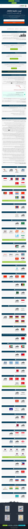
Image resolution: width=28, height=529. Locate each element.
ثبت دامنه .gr (11, 364)
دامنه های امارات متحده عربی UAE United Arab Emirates (19, 343)
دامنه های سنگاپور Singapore (22, 430)
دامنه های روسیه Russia (23, 476)
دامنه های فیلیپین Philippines (22, 460)
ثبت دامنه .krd (17, 216)
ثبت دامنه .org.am (17, 318)
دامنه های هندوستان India (23, 484)
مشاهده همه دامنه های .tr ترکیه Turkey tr (14, 386)
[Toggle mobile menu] (1, 5)
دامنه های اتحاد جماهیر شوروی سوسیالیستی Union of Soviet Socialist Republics (16, 334)
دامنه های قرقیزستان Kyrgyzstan (22, 468)
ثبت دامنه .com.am (17, 322)
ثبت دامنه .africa (5, 171)
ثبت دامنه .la (17, 269)
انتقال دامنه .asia (14, 68)
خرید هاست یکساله (5, 45)
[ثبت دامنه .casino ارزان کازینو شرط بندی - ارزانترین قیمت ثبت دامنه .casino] (5, 230)
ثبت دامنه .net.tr (23, 380)
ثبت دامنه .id (5, 180)
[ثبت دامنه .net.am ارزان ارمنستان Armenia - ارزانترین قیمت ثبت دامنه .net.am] (11, 316)
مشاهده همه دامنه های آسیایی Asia (14, 186)
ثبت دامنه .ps (17, 247)
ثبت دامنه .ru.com (23, 481)
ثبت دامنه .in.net (17, 489)
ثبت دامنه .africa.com (17, 172)
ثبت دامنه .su (22, 339)
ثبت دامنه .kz (17, 497)
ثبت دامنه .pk (17, 294)
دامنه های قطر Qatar (23, 422)
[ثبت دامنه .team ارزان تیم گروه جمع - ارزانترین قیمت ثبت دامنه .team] (11, 253)
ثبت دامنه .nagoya (23, 394)
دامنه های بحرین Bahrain (23, 367)
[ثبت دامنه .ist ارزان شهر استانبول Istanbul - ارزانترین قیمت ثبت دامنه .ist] (11, 408)
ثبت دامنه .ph (22, 180)
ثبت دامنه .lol (17, 232)
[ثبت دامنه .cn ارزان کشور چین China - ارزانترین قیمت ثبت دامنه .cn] (23, 275)
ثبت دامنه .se (17, 198)
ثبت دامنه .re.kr (17, 455)
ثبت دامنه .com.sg (23, 184)
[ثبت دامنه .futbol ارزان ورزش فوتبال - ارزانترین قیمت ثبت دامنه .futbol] (17, 382)
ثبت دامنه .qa (11, 180)
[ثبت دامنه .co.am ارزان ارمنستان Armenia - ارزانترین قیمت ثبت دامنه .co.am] (23, 320)
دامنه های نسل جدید (23, 228)
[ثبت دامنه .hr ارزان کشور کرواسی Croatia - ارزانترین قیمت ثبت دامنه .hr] (17, 192)
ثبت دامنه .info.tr (23, 384)
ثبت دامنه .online (17, 255)
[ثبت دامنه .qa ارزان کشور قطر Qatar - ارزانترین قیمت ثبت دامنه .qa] (11, 178)
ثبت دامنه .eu (22, 171)
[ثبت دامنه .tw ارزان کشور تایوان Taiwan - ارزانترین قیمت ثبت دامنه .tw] (23, 353)
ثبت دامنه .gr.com (17, 364)
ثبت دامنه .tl (5, 194)
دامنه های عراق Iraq (23, 212)
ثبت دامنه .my (23, 418)
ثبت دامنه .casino (5, 232)
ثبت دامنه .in (11, 489)
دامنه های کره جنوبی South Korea (22, 446)
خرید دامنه (16, 107)
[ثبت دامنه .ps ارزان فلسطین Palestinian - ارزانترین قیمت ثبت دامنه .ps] (17, 245)
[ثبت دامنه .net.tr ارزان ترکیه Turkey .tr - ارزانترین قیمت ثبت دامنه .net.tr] (23, 378)
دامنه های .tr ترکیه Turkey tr (22, 375)
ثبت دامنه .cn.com (23, 194)
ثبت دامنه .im (17, 260)
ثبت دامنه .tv (22, 255)
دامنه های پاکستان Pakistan (22, 289)
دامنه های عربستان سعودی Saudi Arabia (21, 220)
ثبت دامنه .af (22, 286)
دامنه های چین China (23, 273)
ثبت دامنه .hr (17, 194)
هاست (17, 82)
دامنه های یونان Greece (23, 359)
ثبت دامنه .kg (22, 473)
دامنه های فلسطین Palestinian (22, 243)
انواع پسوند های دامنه (12, 107)
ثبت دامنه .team (11, 255)
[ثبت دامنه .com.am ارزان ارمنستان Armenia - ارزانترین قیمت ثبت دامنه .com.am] (17, 320)
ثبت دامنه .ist (11, 410)
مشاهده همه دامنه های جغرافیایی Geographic (14, 200)
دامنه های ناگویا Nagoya (23, 389)
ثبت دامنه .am (23, 318)
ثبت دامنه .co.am (23, 322)
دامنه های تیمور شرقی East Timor (22, 326)
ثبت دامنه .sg (22, 434)
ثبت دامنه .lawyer (5, 255)
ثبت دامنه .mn (17, 180)
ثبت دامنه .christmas (22, 237)
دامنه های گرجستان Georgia (22, 438)
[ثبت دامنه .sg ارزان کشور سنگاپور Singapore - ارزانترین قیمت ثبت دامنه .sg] (23, 432)
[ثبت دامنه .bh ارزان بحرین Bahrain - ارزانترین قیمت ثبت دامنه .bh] (17, 370)
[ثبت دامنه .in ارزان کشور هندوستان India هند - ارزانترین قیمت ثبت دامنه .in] (11, 487)
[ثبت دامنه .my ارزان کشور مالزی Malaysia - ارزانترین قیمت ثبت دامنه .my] (23, 416)
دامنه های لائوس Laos (23, 265)
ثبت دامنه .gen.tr (17, 184)
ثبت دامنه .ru (17, 481)
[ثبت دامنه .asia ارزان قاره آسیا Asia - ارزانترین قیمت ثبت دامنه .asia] (11, 169)
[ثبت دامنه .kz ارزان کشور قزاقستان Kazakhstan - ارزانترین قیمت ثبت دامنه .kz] (17, 495)
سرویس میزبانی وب (21, 82)
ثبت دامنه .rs (22, 260)
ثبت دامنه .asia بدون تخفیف (14, 58)
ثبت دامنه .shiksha (5, 489)
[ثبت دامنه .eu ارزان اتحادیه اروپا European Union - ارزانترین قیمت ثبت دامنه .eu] (23, 169)
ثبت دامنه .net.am (11, 318)
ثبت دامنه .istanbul (17, 410)
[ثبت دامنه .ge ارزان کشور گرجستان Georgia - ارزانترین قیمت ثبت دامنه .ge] (23, 440)
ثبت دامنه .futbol (17, 384)
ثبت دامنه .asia (11, 171)
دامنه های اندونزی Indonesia (22, 297)
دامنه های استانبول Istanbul (22, 406)
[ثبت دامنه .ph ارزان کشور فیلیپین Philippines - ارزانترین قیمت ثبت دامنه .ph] (23, 178)
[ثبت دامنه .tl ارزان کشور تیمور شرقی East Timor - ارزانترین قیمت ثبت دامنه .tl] (5, 192)
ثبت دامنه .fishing (11, 232)
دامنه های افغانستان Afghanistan (22, 281)
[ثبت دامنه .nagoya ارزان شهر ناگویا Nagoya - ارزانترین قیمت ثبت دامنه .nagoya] (23, 392)
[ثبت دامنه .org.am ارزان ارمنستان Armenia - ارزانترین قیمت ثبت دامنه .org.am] (17, 316)
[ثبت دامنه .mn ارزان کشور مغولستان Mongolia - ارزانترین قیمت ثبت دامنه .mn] (17, 178)
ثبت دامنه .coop (23, 232)
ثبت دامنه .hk (17, 402)
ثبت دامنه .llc (17, 237)
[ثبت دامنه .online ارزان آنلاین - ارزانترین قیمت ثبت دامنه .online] (17, 253)
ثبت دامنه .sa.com (23, 224)
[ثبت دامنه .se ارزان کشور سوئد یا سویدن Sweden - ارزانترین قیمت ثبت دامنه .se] (17, 196)
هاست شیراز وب (17, 94)
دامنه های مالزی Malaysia (23, 414)
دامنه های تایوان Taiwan (23, 351)
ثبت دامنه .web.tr (11, 194)
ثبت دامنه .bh (17, 372)
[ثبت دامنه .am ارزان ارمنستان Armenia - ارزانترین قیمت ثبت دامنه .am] (23, 316)
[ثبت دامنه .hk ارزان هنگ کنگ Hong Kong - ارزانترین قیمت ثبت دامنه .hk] (17, 275)
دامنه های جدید (24, 251)
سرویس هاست (9, 98)
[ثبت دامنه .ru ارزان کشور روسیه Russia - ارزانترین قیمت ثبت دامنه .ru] (17, 479)
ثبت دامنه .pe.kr (23, 455)
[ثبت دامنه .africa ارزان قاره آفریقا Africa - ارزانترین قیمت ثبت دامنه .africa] (5, 169)
